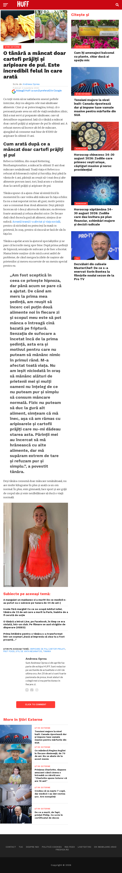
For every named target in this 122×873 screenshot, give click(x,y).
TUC (21, 847)
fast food (9, 651)
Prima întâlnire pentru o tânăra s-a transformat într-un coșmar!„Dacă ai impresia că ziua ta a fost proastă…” (34, 636)
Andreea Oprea (31, 84)
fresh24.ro (62, 849)
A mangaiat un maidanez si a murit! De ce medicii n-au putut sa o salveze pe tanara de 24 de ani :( (34, 601)
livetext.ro (84, 847)
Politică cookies (52, 847)
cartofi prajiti (56, 649)
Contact (11, 847)
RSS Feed (69, 847)
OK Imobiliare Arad (105, 847)
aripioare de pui (38, 649)
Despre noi (32, 847)
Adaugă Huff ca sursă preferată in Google (39, 90)
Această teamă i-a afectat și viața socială (36, 221)
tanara (47, 651)
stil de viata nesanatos (29, 651)
